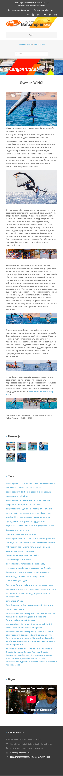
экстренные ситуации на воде (35, 517)
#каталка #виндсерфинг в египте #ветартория (29, 585)
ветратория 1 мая (14, 601)
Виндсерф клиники (15, 538)
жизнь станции (13, 580)
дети (25, 580)
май (16, 513)
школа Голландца (32, 547)
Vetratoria (48, 605)
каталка (48, 508)
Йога (51, 525)
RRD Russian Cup (13, 547)
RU (44, 14)
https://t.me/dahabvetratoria (31, 5)
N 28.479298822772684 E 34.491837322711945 (30, 757)
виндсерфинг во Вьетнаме (19, 500)
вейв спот (11, 487)
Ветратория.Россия (43, 10)
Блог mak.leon (39, 44)
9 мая (43, 513)
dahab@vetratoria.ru (24, 2)
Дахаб (25, 508)
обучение (11, 525)
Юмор (20, 525)
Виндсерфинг (12, 483)
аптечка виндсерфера (36, 525)
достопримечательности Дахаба (22, 563)
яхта (32, 504)
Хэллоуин (30, 551)
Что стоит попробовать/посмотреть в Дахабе (28, 568)
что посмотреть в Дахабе (18, 559)
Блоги (29, 44)
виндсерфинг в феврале (39, 491)
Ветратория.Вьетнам (18, 10)
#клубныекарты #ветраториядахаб (24, 605)
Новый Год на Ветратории (31, 576)
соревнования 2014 (15, 491)
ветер (9, 513)
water (22, 609)
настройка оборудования (32, 521)
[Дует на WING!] (31, 186)
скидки (46, 547)
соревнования (47, 483)
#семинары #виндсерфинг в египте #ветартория (31, 589)
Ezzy (43, 563)
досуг (50, 513)
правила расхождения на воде (21, 534)
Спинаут (10, 542)
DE (55, 14)
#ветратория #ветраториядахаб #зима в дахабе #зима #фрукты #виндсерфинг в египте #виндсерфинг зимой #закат (30, 616)
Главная (21, 44)
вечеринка (23, 504)
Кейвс (37, 555)
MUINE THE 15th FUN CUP (29, 487)
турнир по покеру (14, 551)
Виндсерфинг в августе (17, 530)
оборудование (13, 508)
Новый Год (11, 576)
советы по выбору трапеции (41, 538)
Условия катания (29, 483)
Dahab (9, 609)
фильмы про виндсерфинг (19, 572)
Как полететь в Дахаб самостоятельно (35, 542)
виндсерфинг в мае (29, 513)
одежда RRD (12, 521)
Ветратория (36, 508)
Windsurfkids (12, 517)
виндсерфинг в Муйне (17, 496)
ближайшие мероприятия (19, 555)
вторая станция (42, 500)
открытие (11, 504)
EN (50, 14)
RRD (38, 504)
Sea (15, 609)
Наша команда (41, 572)
